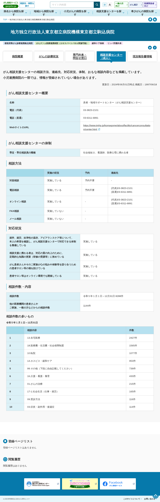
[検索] (97, 5)
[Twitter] (150, 47)
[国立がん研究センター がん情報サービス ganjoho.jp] (10, 5)
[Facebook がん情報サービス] (118, 484)
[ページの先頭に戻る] (155, 495)
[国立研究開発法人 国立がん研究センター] (42, 484)
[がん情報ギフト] (80, 484)
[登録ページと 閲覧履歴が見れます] (150, 19)
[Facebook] (155, 47)
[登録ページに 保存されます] (155, 19)
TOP (5, 19)
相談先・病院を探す (27, 4)
